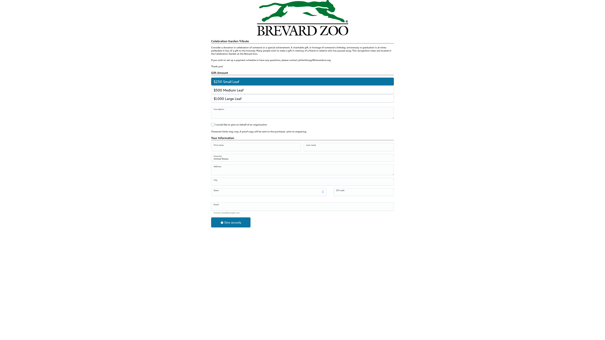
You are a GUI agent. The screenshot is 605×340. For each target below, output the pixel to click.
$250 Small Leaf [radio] (226, 81)
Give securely (232, 222)
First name (219, 145)
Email (216, 204)
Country (218, 156)
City (216, 180)
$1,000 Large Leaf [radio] (228, 98)
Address (217, 166)
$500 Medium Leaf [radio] (229, 90)
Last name (311, 145)
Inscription (219, 109)
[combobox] (302, 159)
